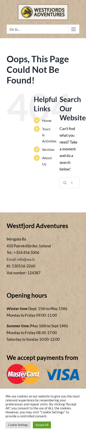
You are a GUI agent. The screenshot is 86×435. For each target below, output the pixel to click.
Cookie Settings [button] (18, 425)
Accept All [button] (42, 425)
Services (48, 149)
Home (46, 120)
